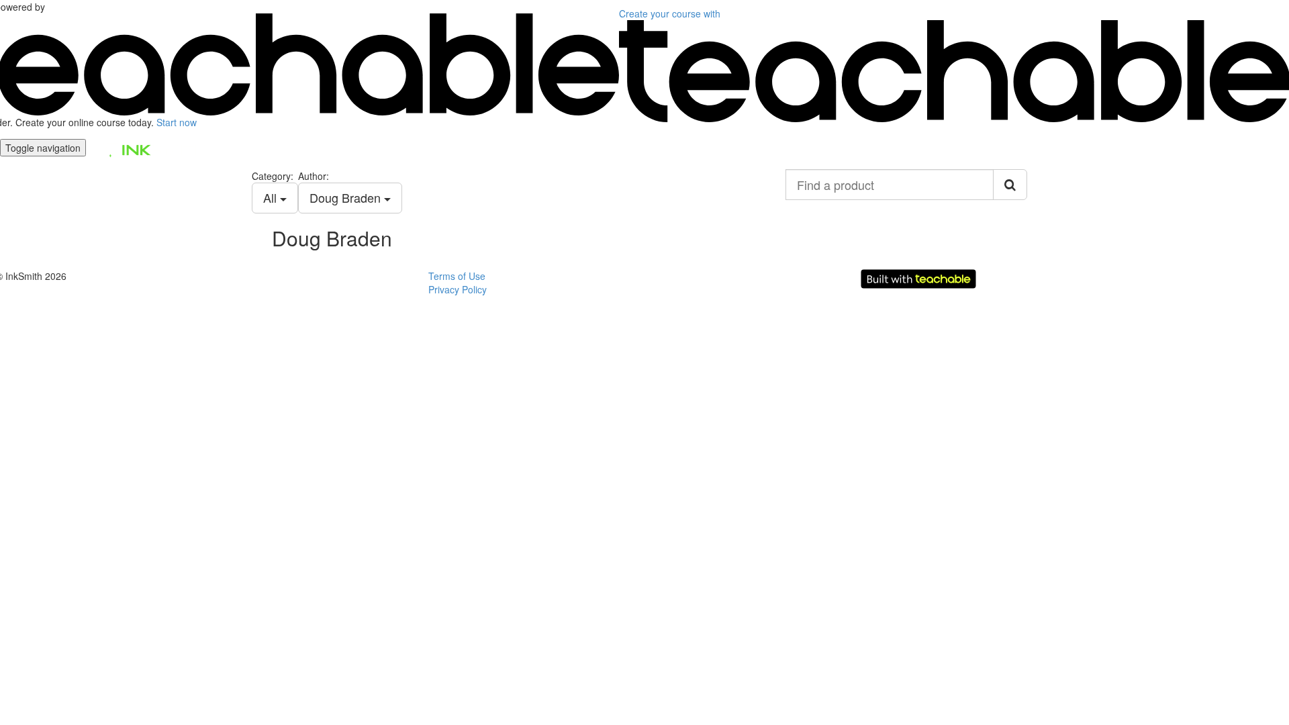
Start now (176, 122)
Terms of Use (456, 276)
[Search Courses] (1010, 184)
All (271, 197)
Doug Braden (346, 197)
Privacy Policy (457, 289)
